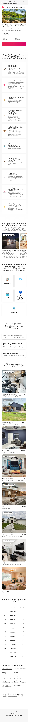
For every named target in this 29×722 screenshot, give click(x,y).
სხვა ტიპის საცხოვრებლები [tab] (20, 668)
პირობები (20, 715)
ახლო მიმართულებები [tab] (7, 668)
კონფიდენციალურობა (11, 715)
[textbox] (8, 40)
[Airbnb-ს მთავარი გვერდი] (3, 7)
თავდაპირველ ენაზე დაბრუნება (10, 3)
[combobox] (14, 35)
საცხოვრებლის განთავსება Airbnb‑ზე (15, 7)
